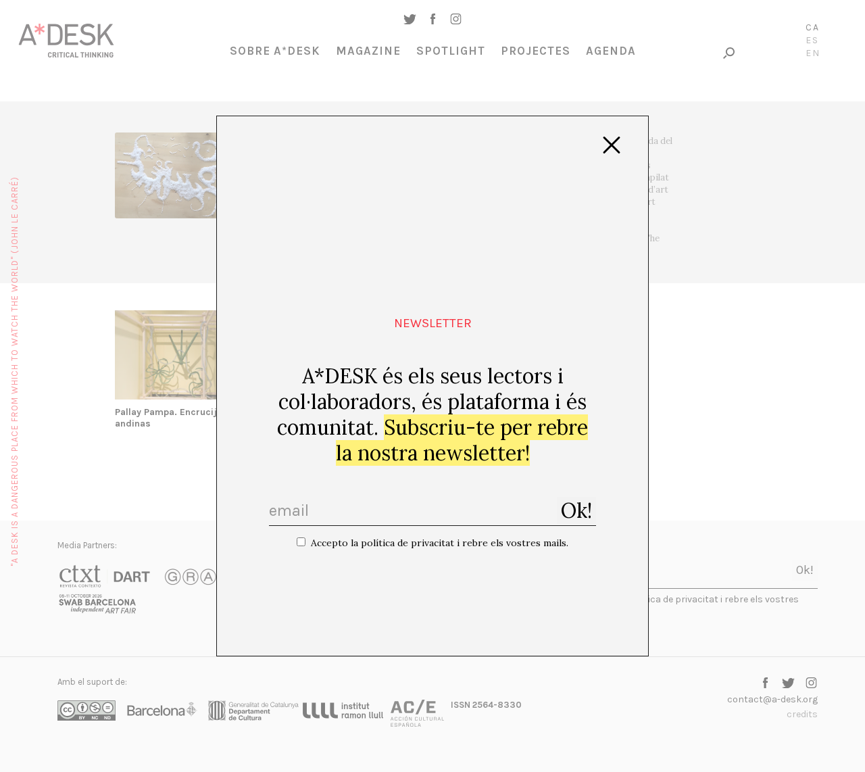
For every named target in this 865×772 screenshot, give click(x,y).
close (611, 145)
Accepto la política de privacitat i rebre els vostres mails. (439, 543)
